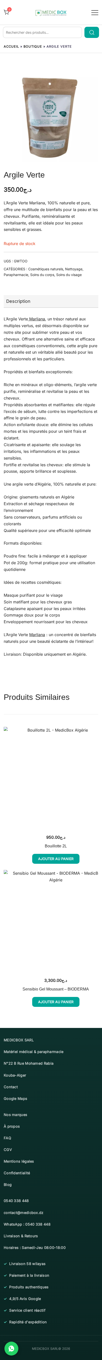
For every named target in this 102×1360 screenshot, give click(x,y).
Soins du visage (69, 275)
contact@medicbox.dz (24, 1212)
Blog (8, 1184)
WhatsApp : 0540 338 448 (27, 1224)
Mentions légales (19, 1161)
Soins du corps (42, 275)
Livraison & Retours (21, 1236)
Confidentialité (17, 1173)
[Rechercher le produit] (91, 32)
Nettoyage (73, 269)
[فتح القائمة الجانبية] (94, 12)
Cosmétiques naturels (45, 269)
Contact (11, 1087)
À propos (12, 1126)
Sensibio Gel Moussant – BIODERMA (56, 989)
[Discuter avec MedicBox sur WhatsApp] (11, 1349)
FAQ (7, 1138)
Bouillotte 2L (56, 846)
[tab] (51, 301)
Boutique (33, 46)
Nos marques (15, 1115)
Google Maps (15, 1098)
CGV (8, 1149)
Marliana (37, 202)
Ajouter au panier (56, 859)
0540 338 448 (16, 1201)
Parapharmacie (16, 275)
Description (18, 301)
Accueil (11, 46)
